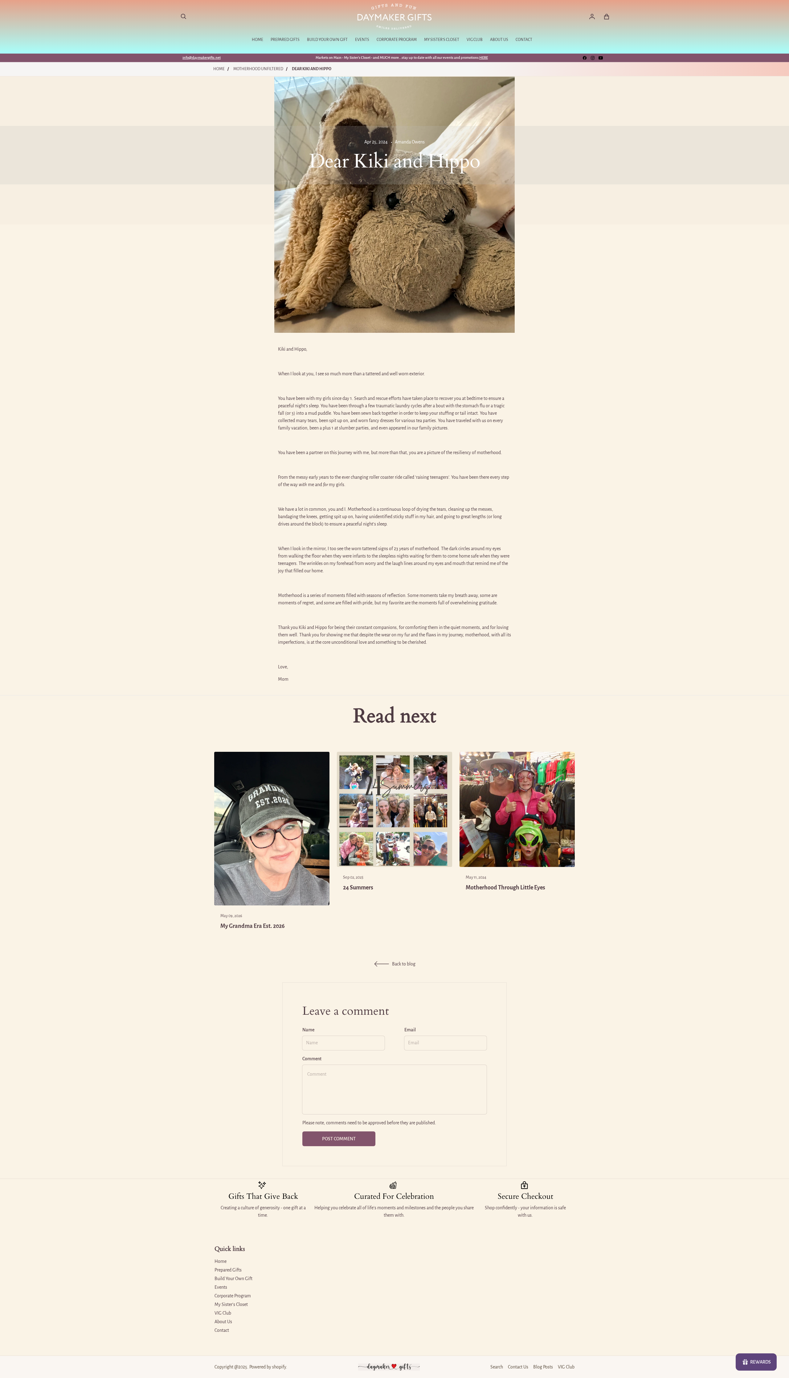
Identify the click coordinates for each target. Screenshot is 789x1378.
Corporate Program (233, 1295)
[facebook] (585, 58)
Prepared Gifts (228, 1269)
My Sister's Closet (231, 1304)
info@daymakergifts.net (201, 58)
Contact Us (518, 1366)
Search (496, 1366)
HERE (483, 58)
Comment (311, 1058)
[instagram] (593, 58)
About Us (223, 1321)
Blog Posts (543, 1366)
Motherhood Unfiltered (258, 69)
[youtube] (601, 58)
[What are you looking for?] (183, 16)
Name (308, 1029)
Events (221, 1287)
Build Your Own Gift (233, 1278)
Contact (222, 1330)
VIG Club (223, 1313)
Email (410, 1029)
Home (219, 69)
